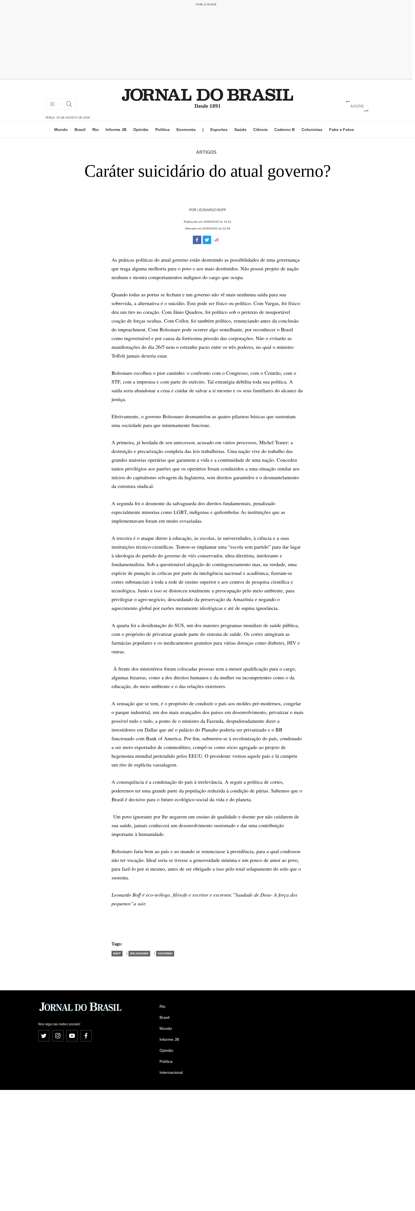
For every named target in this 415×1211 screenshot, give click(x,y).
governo (165, 953)
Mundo (61, 130)
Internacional (171, 1072)
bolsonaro (139, 953)
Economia (186, 130)
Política (162, 130)
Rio (95, 130)
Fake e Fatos (341, 130)
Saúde (240, 130)
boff (117, 953)
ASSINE (357, 106)
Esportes (219, 130)
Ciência (260, 130)
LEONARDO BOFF (211, 210)
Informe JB (116, 130)
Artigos (206, 152)
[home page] (207, 94)
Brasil (80, 130)
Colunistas (312, 130)
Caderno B (284, 130)
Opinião (140, 130)
